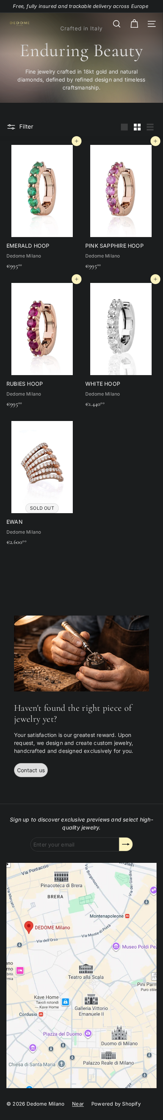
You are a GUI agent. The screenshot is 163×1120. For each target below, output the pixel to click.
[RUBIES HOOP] (42, 345)
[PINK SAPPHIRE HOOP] (121, 207)
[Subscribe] (126, 844)
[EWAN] (42, 483)
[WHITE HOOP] (121, 345)
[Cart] (134, 24)
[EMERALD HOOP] (42, 207)
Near (78, 1104)
